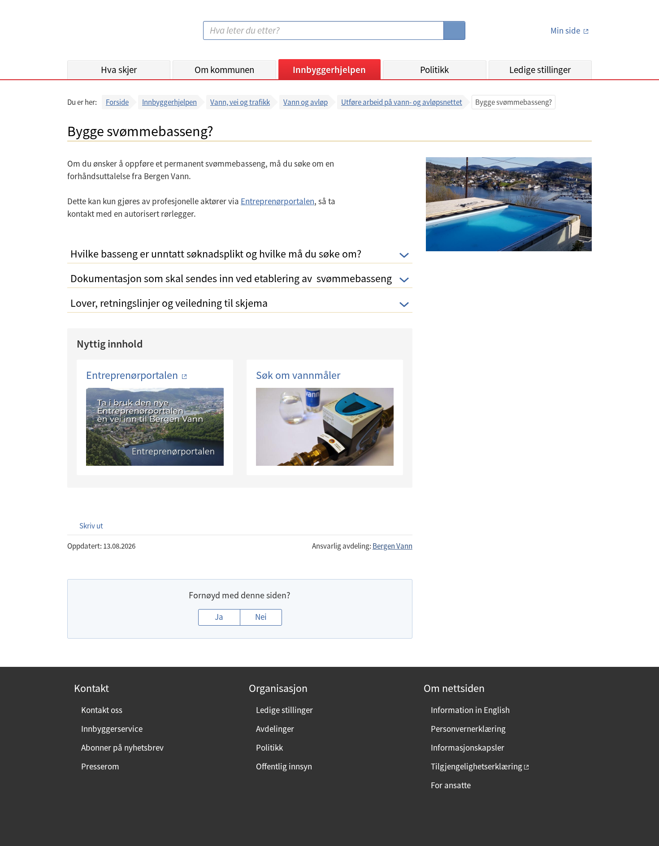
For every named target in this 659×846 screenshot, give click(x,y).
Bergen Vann (392, 546)
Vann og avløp (305, 102)
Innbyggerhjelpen (329, 70)
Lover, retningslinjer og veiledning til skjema (169, 303)
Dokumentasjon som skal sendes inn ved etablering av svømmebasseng (231, 278)
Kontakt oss (101, 709)
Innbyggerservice (112, 728)
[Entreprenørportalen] (155, 427)
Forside (117, 102)
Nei (261, 616)
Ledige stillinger (540, 70)
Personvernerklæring (468, 728)
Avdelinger (275, 728)
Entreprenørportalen (277, 201)
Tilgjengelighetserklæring (476, 766)
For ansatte (451, 785)
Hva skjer (119, 70)
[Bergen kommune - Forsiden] (104, 34)
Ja (219, 616)
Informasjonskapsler (467, 747)
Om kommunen (224, 70)
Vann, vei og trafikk (240, 102)
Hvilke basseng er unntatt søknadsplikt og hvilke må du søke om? (215, 254)
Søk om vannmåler (298, 375)
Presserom (100, 766)
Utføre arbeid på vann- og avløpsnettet (401, 102)
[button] (86, 525)
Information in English (470, 709)
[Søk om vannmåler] (325, 427)
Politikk (434, 70)
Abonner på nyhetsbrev (122, 747)
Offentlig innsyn (284, 766)
